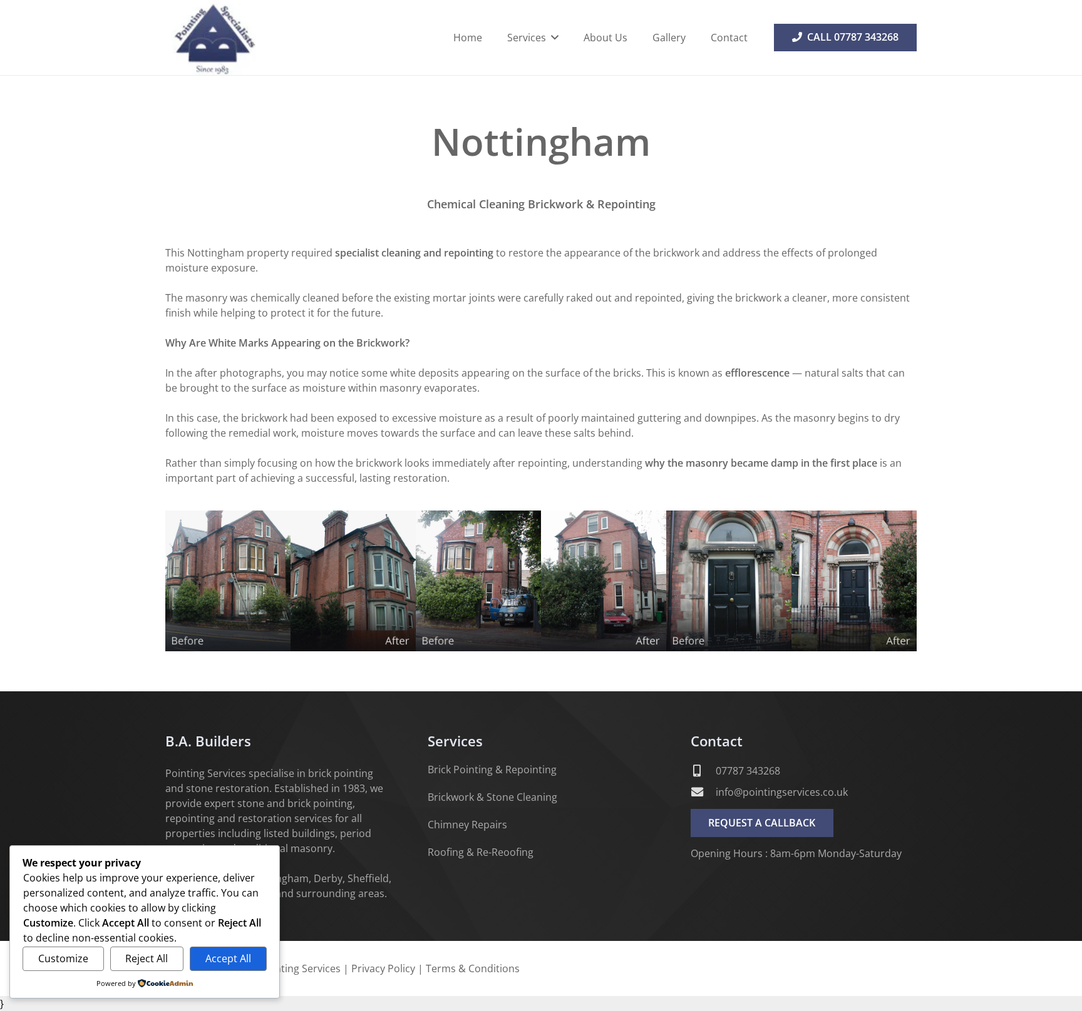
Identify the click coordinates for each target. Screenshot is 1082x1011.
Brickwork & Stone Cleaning (492, 797)
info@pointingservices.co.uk (782, 792)
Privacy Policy (383, 968)
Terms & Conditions (473, 968)
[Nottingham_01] (290, 581)
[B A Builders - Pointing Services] (213, 37)
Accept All (228, 958)
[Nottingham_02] (541, 581)
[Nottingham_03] (791, 581)
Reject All (146, 958)
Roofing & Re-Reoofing (480, 852)
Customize (63, 958)
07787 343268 (748, 771)
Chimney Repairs (467, 824)
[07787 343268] (703, 770)
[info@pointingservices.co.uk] (703, 792)
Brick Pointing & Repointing (492, 769)
